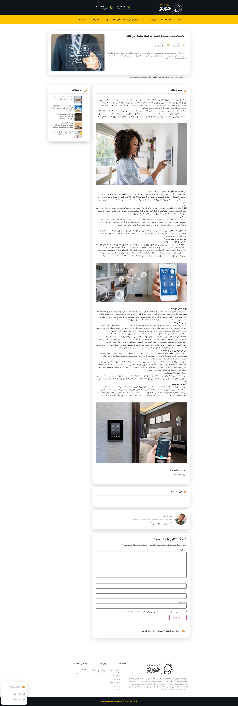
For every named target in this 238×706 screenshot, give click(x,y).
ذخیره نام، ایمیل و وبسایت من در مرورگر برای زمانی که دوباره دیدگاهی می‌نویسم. (151, 612)
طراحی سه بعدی (115, 683)
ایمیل (184, 592)
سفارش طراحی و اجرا (115, 671)
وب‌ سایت (183, 602)
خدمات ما (168, 19)
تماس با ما (82, 19)
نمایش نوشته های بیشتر (161, 524)
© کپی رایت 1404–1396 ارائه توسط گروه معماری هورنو (119, 701)
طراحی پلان (116, 686)
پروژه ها (152, 19)
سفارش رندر (116, 689)
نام (185, 582)
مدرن (171, 77)
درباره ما (95, 19)
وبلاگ (106, 19)
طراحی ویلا (116, 676)
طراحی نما (117, 679)
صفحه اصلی (182, 19)
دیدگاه (183, 550)
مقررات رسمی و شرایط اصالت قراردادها (128, 19)
